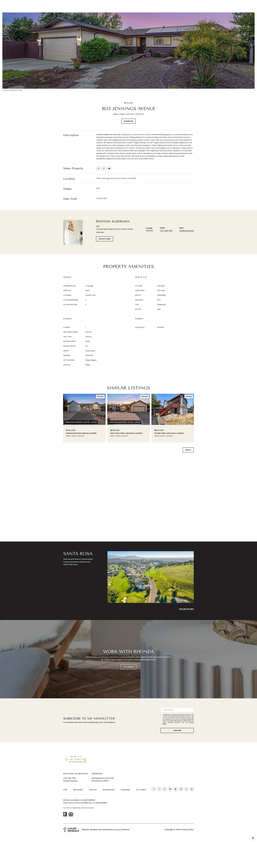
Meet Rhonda (78, 790)
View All (188, 450)
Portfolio (93, 790)
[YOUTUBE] (170, 789)
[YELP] (186, 789)
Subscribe (177, 730)
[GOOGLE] (181, 789)
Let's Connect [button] (128, 667)
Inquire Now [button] (128, 121)
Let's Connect (141, 790)
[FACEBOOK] (154, 789)
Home (65, 790)
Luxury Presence (122, 829)
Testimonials (125, 790)
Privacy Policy (188, 829)
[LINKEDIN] (165, 789)
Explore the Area (186, 609)
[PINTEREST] (175, 789)
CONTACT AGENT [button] (104, 239)
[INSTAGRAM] (159, 789)
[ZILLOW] (192, 789)
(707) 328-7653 (166, 231)
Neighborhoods (109, 790)
